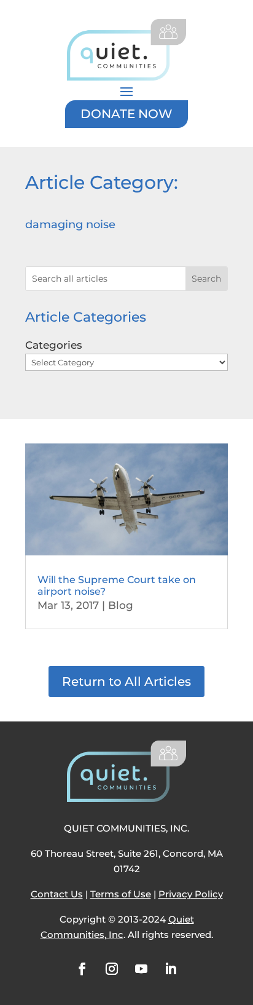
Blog (120, 605)
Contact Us (57, 894)
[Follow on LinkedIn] (170, 968)
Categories (53, 345)
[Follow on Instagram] (111, 968)
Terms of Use (120, 894)
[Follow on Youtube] (141, 968)
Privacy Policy (190, 894)
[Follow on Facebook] (82, 968)
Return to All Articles (126, 681)
